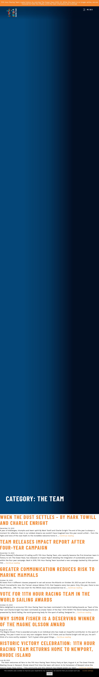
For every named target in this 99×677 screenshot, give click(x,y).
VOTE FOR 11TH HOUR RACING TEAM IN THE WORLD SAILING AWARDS (45, 597)
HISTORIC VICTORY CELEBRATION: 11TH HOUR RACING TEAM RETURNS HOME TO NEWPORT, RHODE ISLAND (47, 649)
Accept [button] (49, 673)
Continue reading (67, 536)
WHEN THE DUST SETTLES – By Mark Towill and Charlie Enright (48, 520)
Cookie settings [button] (87, 671)
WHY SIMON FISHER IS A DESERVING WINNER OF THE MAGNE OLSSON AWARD (47, 621)
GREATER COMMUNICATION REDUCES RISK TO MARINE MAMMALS (47, 572)
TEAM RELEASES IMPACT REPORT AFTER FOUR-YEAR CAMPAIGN (42, 545)
